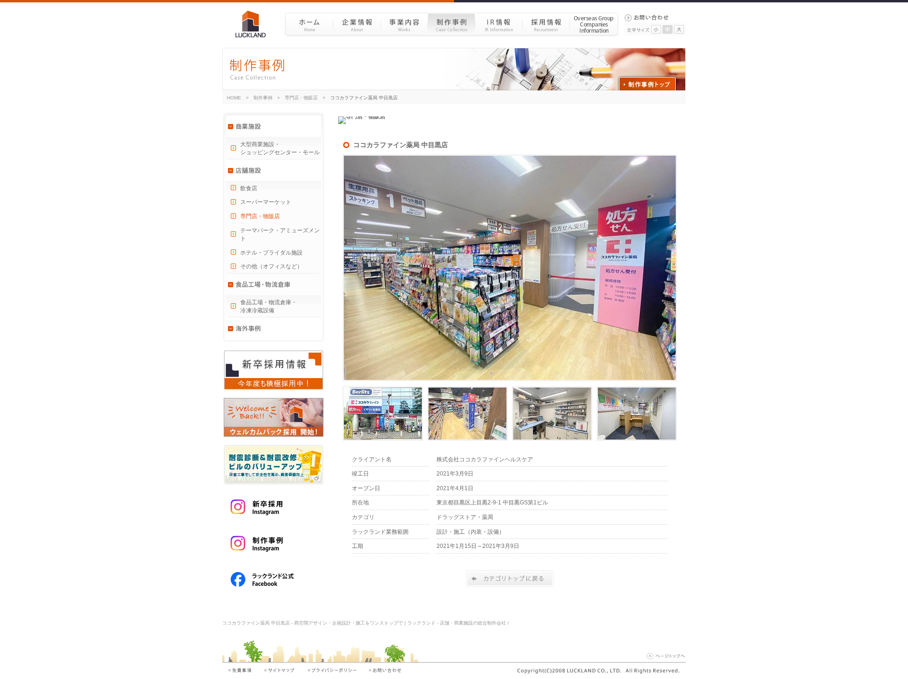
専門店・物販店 (301, 97)
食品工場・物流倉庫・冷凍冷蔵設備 (268, 306)
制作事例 (451, 23)
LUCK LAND (254, 23)
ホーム (309, 23)
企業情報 (356, 23)
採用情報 (545, 23)
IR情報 (498, 23)
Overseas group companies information (594, 23)
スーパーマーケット (265, 202)
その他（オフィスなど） (271, 266)
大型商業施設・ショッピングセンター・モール (280, 148)
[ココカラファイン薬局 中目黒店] (510, 379)
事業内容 (404, 23)
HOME (234, 97)
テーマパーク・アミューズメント (280, 234)
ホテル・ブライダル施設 (271, 252)
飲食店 (248, 188)
